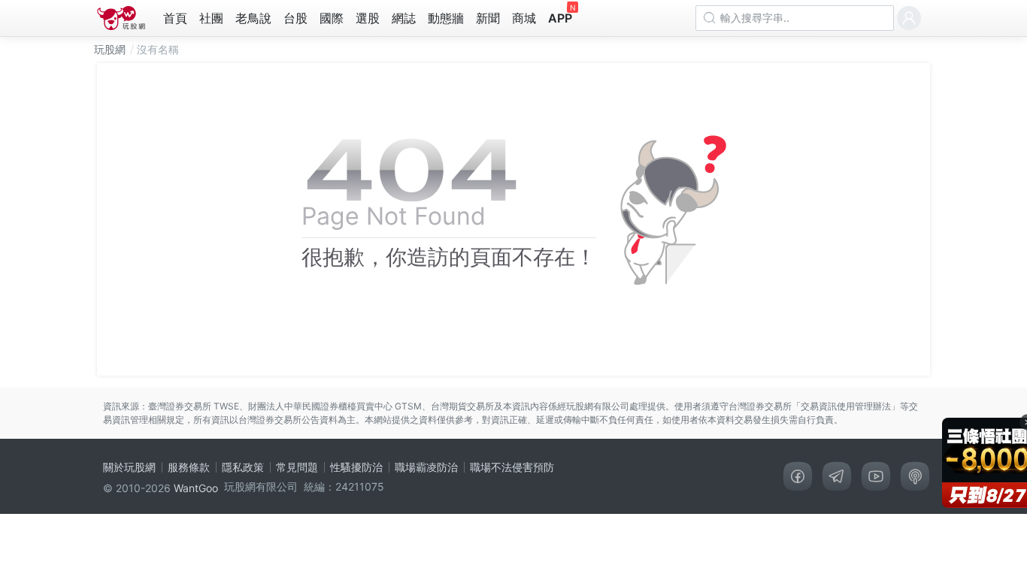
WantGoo (196, 488)
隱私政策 (243, 467)
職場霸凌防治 (426, 467)
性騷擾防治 (356, 467)
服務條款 (189, 467)
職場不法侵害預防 (512, 467)
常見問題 (297, 467)
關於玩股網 (129, 467)
